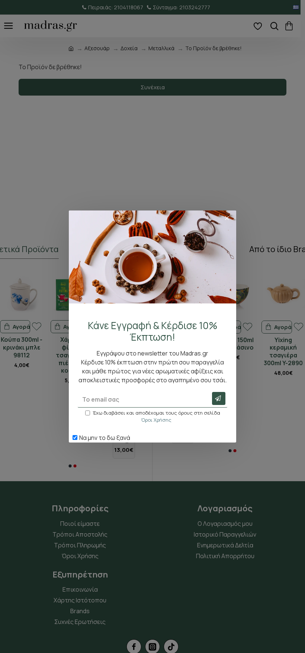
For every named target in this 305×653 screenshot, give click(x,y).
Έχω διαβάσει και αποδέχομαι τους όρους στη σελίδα (156, 416)
